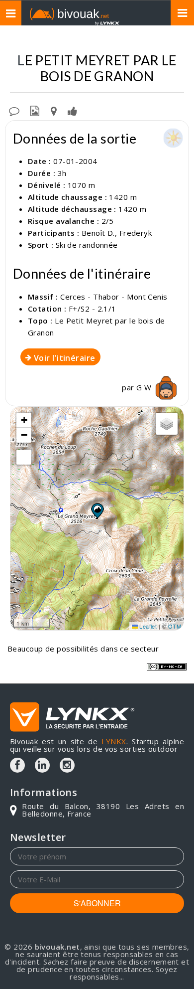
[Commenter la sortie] (14, 110)
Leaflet (147, 626)
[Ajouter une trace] (54, 110)
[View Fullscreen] (23, 457)
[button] (97, 510)
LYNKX (113, 741)
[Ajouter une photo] (34, 110)
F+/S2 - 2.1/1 (92, 309)
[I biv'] (72, 110)
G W (145, 387)
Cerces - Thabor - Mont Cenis (114, 297)
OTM (174, 626)
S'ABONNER (97, 903)
